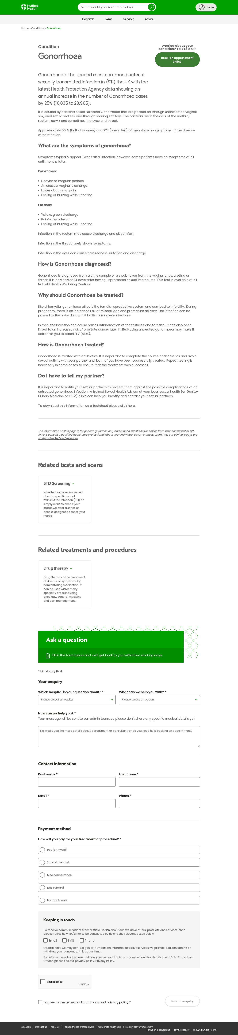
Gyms (108, 19)
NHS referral (55, 888)
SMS (71, 940)
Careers (55, 1026)
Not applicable (57, 900)
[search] (117, 7)
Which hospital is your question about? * (70, 692)
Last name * (128, 774)
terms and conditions (82, 1002)
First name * (48, 774)
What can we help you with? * (142, 692)
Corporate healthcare (109, 1026)
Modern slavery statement (139, 1026)
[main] (119, 523)
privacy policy (117, 1002)
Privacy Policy (104, 961)
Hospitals (88, 19)
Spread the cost (58, 862)
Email (53, 940)
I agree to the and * (87, 1002)
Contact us (41, 1026)
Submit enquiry (182, 1001)
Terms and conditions (158, 1029)
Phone (89, 940)
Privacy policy (181, 1029)
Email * (43, 795)
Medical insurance (59, 875)
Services (128, 19)
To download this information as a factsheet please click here (86, 405)
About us (26, 1026)
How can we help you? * (57, 713)
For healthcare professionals (79, 1026)
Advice (149, 19)
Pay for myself (57, 850)
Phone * (125, 795)
